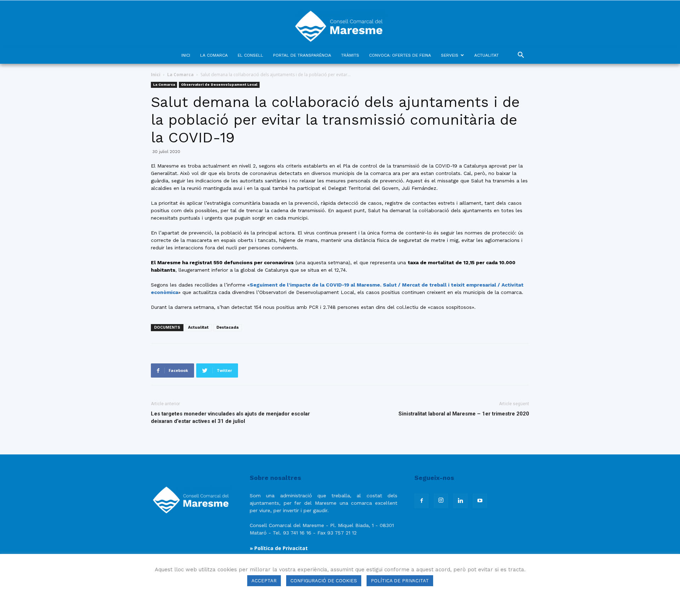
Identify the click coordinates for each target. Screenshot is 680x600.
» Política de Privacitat (279, 548)
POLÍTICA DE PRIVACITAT (400, 580)
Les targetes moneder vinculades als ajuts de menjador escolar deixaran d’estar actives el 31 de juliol (230, 417)
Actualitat (198, 327)
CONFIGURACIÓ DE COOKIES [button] (323, 580)
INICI (185, 55)
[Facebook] (421, 501)
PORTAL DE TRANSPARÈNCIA (302, 55)
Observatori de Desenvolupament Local (219, 84)
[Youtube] (480, 501)
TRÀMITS (350, 55)
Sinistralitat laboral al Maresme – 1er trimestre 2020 (463, 414)
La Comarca (180, 75)
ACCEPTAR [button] (264, 580)
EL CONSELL (250, 55)
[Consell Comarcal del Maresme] (340, 23)
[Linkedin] (460, 501)
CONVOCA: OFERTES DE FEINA (400, 55)
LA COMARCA (214, 55)
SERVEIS (449, 55)
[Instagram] (441, 501)
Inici (155, 75)
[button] (520, 55)
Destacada (227, 327)
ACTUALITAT (486, 55)
